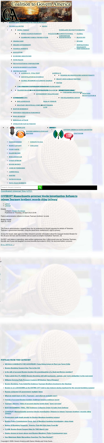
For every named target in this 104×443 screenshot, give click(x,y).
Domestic (81, 30)
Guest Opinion (15, 160)
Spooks (80, 41)
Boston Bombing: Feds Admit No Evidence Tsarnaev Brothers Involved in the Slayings (38, 384)
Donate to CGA (36, 142)
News (44, 22)
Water (59, 83)
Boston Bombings (20, 109)
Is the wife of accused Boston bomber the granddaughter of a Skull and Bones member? (39, 372)
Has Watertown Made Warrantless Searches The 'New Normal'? (29, 437)
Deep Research (83, 48)
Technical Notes (16, 26)
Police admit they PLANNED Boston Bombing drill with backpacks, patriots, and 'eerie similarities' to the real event (49, 376)
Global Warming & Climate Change (36, 80)
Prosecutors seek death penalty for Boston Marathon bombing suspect (32, 417)
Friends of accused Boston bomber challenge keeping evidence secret (32, 400)
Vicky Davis (14, 149)
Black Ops (81, 37)
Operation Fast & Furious (24, 124)
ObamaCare (18, 41)
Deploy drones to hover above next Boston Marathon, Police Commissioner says (36, 433)
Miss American (15, 157)
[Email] (8, 206)
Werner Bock (66, 75)
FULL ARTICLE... (7, 245)
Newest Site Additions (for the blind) (25, 22)
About (52, 127)
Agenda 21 (56, 73)
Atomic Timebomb (66, 90)
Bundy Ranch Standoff (31, 34)
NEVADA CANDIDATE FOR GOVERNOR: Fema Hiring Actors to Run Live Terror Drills (37, 364)
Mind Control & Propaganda (44, 90)
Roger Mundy (15, 164)
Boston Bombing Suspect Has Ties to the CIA (22, 368)
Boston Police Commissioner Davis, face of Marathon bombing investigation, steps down (39, 421)
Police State (53, 34)
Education (17, 52)
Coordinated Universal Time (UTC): (16, 191)
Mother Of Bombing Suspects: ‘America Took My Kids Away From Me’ (31, 425)
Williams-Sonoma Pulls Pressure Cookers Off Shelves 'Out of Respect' (32, 380)
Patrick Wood (15, 179)
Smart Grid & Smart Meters (68, 79)
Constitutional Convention (66, 35)
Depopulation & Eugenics (32, 77)
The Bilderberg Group (70, 97)
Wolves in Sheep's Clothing (25, 67)
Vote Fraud (18, 60)
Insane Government (22, 45)
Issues (44, 26)
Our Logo (34, 145)
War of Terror (49, 101)
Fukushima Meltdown (72, 92)
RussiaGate (18, 97)
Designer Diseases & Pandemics (26, 112)
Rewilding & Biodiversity (83, 75)
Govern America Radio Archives (77, 129)
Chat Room (78, 133)
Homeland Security (68, 30)
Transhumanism (24, 90)
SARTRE (12, 175)
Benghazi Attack (20, 120)
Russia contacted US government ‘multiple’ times (24, 392)
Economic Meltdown (22, 56)
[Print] (7, 204)
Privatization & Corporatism (26, 63)
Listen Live (20, 127)
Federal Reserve (20, 48)
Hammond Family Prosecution (34, 37)
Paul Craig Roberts (17, 183)
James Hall (14, 172)
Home (7, 19)
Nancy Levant (15, 145)
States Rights (65, 37)
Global (80, 34)
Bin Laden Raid (23, 101)
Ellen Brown (14, 153)
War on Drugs (19, 116)
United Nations (20, 71)
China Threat (23, 30)
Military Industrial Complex (30, 105)
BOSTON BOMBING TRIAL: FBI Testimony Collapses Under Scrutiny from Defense (36, 408)
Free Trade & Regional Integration (33, 86)
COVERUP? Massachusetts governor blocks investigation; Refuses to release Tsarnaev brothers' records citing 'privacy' (39, 197)
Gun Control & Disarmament (47, 86)
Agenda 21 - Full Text (30, 73)
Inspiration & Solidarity (83, 46)
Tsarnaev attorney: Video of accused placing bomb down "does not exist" (33, 404)
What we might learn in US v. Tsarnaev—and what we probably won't (31, 396)
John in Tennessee (17, 168)
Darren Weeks (15, 142)
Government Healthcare (47, 94)
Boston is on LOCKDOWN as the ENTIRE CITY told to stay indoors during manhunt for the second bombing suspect (49, 388)
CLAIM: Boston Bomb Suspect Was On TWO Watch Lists (26, 429)
